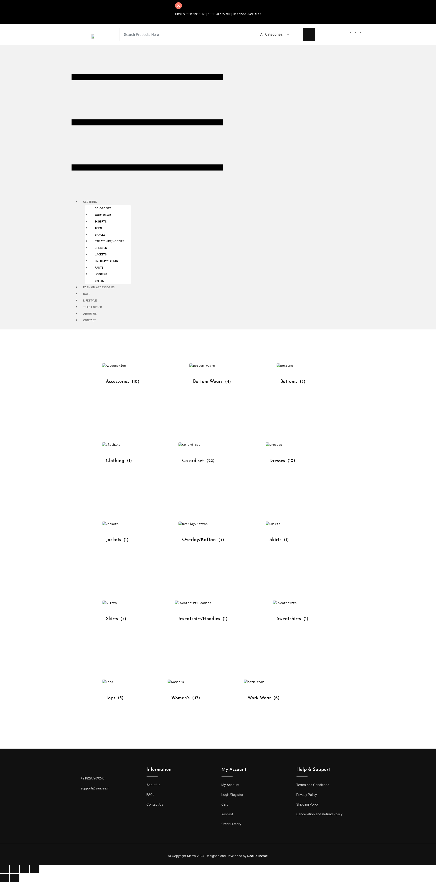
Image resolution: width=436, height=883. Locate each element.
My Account (230, 785)
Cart (224, 804)
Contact (89, 320)
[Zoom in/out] (34, 869)
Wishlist (227, 814)
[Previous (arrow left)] (4, 878)
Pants (99, 267)
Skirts (99, 280)
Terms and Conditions (312, 785)
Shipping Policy (307, 804)
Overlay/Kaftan (106, 261)
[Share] (14, 869)
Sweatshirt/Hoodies (109, 241)
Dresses (101, 248)
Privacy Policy (306, 795)
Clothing (90, 201)
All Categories (271, 34)
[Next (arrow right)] (14, 878)
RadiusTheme (257, 856)
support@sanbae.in (95, 788)
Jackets (101, 254)
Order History (231, 824)
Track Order (92, 307)
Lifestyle (90, 300)
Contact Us (154, 804)
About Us (90, 313)
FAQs (150, 795)
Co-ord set (103, 208)
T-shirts (101, 221)
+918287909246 (92, 778)
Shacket (101, 234)
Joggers (101, 274)
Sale (86, 294)
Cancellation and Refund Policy (319, 814)
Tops (98, 228)
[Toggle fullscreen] (24, 869)
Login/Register (232, 795)
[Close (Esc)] (4, 869)
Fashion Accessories (99, 287)
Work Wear (103, 215)
